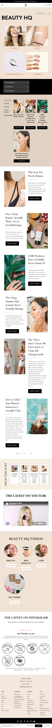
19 (31, 453)
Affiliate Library (17, 705)
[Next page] (35, 453)
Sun (2, 708)
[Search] (45, 5)
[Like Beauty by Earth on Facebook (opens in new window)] (24, 721)
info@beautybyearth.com (26, 686)
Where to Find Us (5, 710)
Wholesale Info (17, 707)
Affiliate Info (17, 701)
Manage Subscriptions (44, 708)
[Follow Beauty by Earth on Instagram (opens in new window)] (18, 721)
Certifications (30, 700)
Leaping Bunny (30, 708)
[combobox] (42, 13)
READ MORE (18, 127)
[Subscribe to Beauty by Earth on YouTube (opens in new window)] (34, 721)
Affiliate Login (17, 703)
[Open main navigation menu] (2, 5)
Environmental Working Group (32, 711)
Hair (2, 704)
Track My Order (43, 700)
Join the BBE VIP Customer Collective (18, 697)
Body (2, 700)
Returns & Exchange (44, 702)
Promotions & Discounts (45, 710)
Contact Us (42, 694)
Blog (28, 696)
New (2, 694)
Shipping (41, 704)
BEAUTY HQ (17, 17)
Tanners (3, 696)
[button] (50, 5)
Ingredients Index (31, 702)
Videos (6, 107)
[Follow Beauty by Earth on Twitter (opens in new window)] (27, 721)
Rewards (41, 698)
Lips (2, 706)
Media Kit (29, 713)
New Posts (8, 100)
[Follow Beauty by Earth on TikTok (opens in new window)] (21, 721)
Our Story (29, 694)
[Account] (47, 5)
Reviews (29, 706)
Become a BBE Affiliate (19, 699)
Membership (16, 694)
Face (2, 702)
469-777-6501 (26, 684)
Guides (6, 103)
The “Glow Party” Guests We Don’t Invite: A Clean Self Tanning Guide (37, 347)
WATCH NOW (10, 565)
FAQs (41, 706)
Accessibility (42, 714)
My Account (42, 696)
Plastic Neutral (30, 704)
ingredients (9, 115)
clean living (6, 111)
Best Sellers (3, 698)
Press (28, 698)
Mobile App (42, 712)
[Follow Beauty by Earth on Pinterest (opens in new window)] (31, 721)
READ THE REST (35, 198)
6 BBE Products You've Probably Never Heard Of (36, 259)
